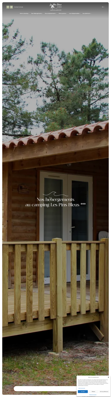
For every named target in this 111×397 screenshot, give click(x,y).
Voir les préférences (104, 391)
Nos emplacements (50, 13)
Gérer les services (81, 388)
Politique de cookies (92, 394)
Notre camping (24, 13)
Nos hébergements (36, 13)
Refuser (93, 391)
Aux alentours (86, 13)
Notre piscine (62, 13)
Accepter (83, 391)
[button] (108, 377)
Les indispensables (74, 13)
